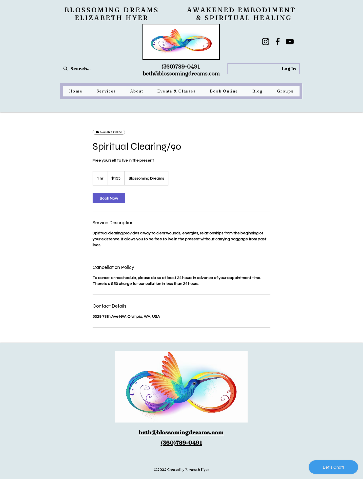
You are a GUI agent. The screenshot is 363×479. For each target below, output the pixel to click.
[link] (109, 198)
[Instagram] (265, 41)
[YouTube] (290, 41)
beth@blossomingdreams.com (181, 73)
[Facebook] (277, 41)
